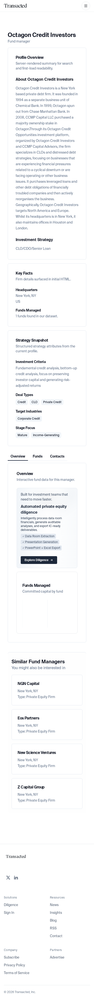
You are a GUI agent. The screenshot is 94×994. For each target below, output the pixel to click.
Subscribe (11, 957)
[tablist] (37, 456)
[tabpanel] (47, 552)
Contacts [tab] (57, 456)
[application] (47, 614)
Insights (56, 912)
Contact (56, 936)
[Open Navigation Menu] (85, 5)
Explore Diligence (36, 560)
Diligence (11, 905)
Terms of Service (16, 973)
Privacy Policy (14, 965)
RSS (53, 928)
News (54, 905)
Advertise (57, 957)
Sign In (9, 912)
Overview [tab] (18, 456)
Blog (53, 920)
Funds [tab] (37, 456)
